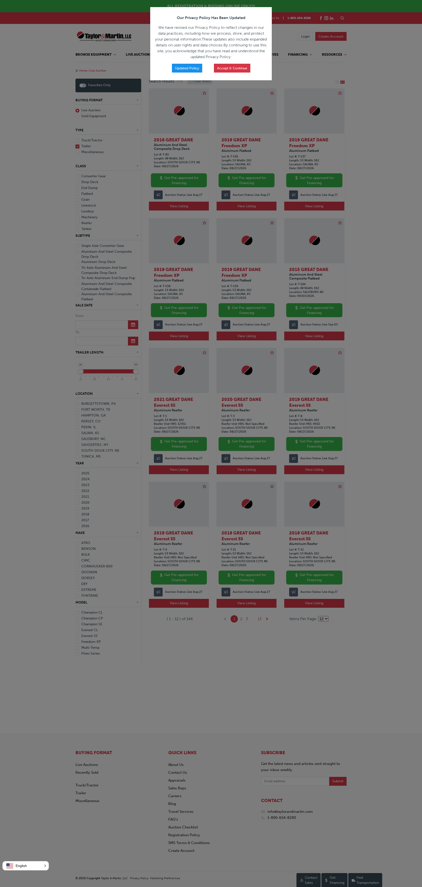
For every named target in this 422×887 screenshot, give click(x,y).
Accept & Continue (232, 68)
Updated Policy (187, 68)
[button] (26, 865)
